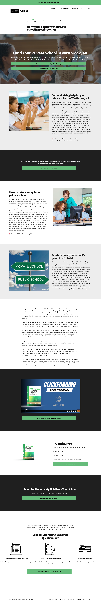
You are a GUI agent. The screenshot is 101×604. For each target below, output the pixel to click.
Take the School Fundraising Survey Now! (48, 2)
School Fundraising (38, 20)
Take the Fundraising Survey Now (49, 571)
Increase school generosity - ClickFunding (48, 64)
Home (29, 20)
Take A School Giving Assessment (48, 68)
